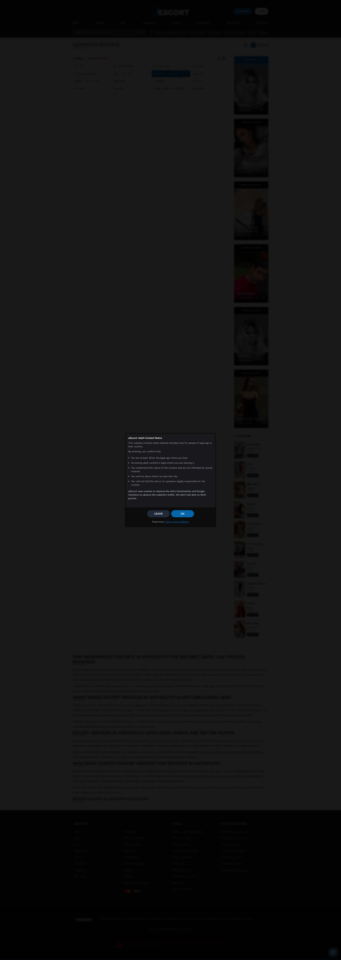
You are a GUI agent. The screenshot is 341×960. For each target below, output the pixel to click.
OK (183, 514)
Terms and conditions (177, 521)
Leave (158, 514)
